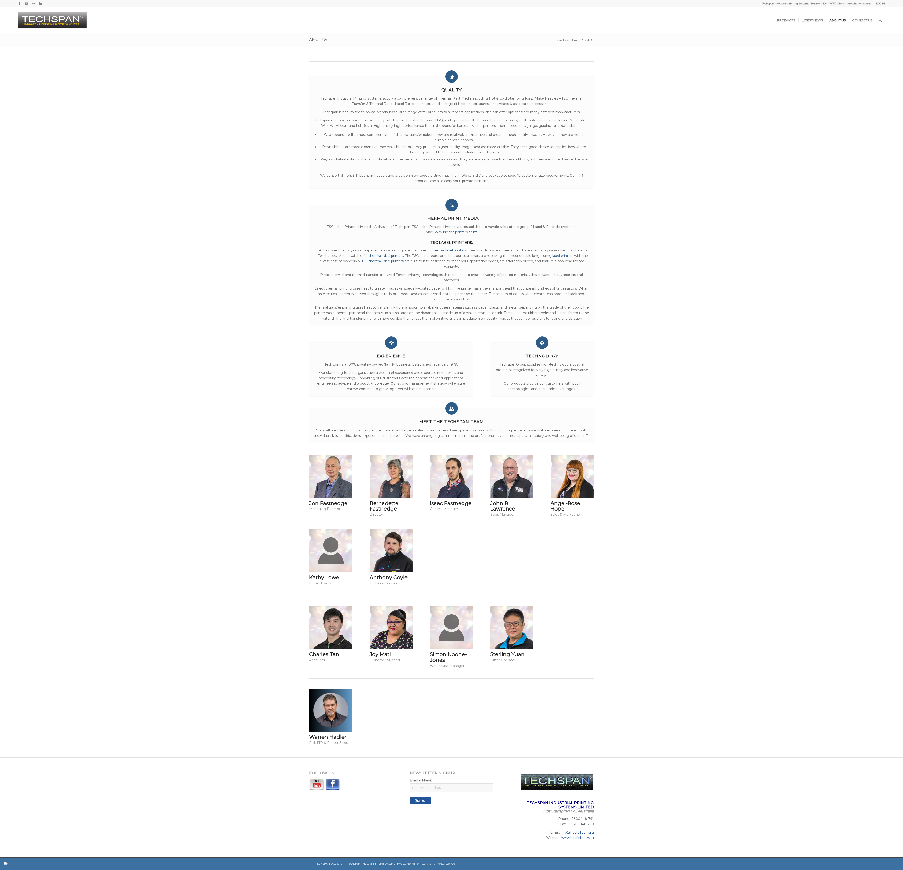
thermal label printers (449, 250)
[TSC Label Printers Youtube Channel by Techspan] (316, 785)
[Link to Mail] (33, 3)
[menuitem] (879, 3)
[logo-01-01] (53, 20)
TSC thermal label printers (382, 261)
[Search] (880, 20)
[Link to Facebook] (19, 3)
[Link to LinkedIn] (40, 3)
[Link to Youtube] (26, 3)
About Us (318, 40)
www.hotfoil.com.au (577, 838)
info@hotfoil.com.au (577, 832)
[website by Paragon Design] (6, 863)
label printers (562, 256)
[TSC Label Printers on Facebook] (332, 785)
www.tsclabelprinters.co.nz (455, 232)
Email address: (421, 780)
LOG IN (880, 3)
